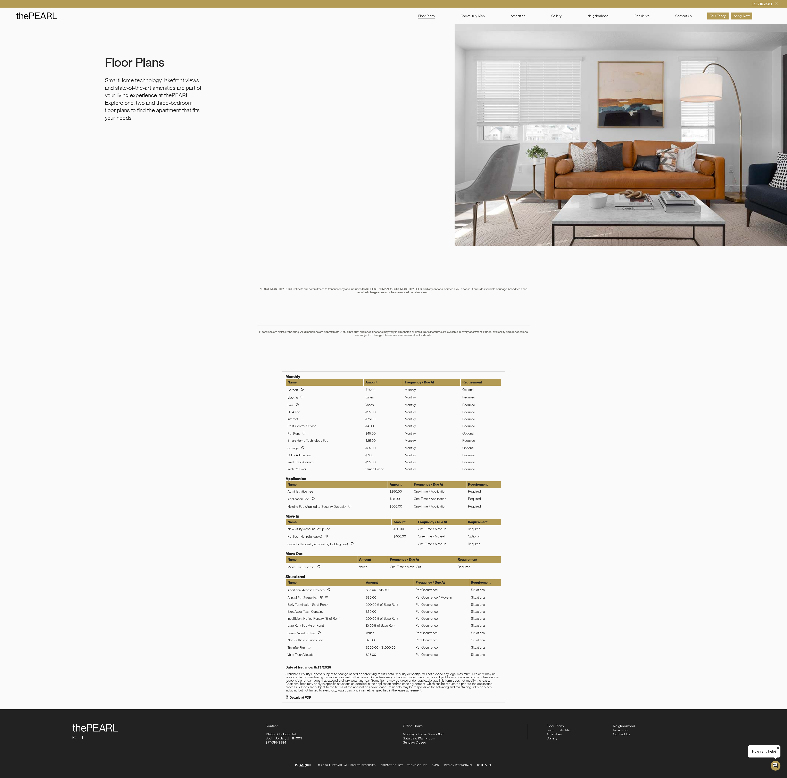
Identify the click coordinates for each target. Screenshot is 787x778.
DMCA (436, 765)
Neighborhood (598, 16)
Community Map (473, 16)
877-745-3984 (762, 4)
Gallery (556, 16)
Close (776, 3)
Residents (642, 16)
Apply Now (742, 16)
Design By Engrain (458, 765)
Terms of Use (417, 765)
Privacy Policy (392, 765)
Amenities (518, 16)
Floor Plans (426, 16)
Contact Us (683, 16)
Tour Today (718, 16)
